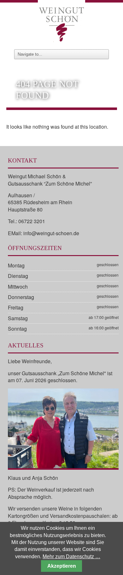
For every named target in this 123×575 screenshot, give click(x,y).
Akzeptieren (61, 566)
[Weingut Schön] (61, 22)
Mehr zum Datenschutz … (71, 556)
